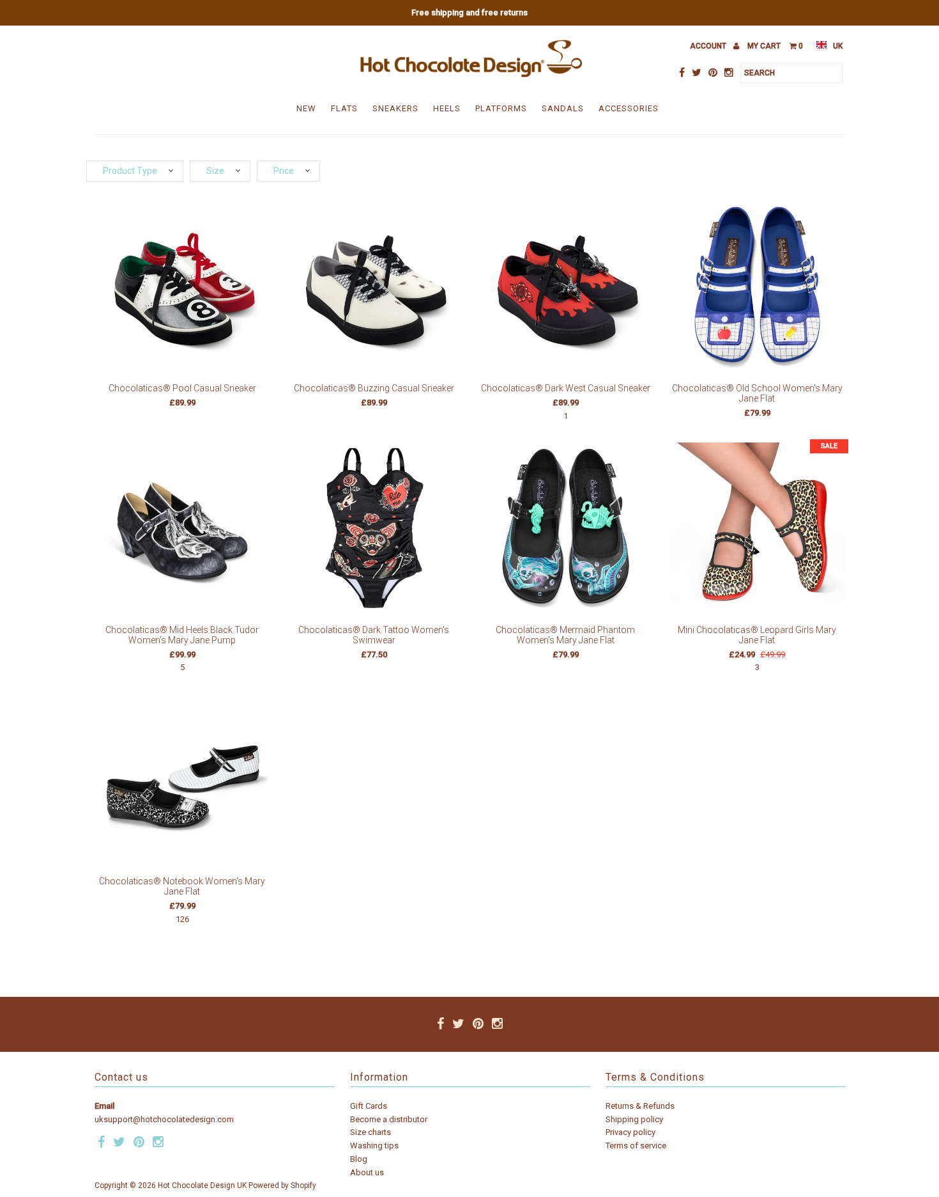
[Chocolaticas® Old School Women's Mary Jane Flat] (757, 289)
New (306, 108)
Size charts (370, 1132)
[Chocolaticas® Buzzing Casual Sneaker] (374, 289)
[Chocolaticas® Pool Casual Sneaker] (182, 289)
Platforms (501, 108)
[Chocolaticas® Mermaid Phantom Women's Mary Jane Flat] (565, 530)
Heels (447, 108)
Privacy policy (630, 1132)
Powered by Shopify (282, 1185)
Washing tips (374, 1145)
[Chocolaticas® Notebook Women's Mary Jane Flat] (182, 782)
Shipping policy (634, 1119)
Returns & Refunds (640, 1106)
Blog (358, 1159)
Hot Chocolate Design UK (202, 1185)
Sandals (563, 108)
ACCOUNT (709, 46)
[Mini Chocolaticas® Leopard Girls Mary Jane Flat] (757, 530)
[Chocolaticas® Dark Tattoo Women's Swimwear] (374, 530)
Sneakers (395, 108)
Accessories (629, 108)
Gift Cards (368, 1106)
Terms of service (636, 1145)
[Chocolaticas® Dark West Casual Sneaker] (565, 289)
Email (104, 1106)
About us (367, 1172)
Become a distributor (388, 1119)
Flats (344, 108)
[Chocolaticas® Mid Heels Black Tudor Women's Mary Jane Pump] (182, 530)
